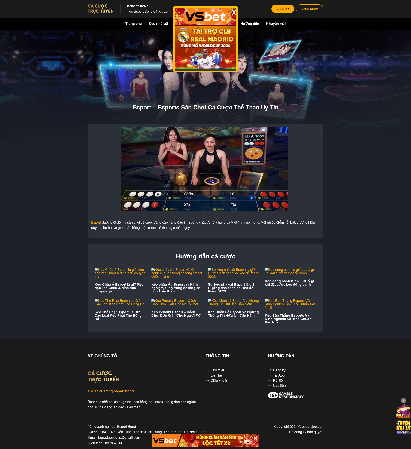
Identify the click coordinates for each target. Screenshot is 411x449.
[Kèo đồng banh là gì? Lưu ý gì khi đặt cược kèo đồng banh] (290, 271)
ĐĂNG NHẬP (309, 8)
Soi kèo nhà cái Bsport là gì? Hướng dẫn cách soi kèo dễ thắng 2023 (231, 288)
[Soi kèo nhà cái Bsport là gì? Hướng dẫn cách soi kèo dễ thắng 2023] (234, 273)
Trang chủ (133, 23)
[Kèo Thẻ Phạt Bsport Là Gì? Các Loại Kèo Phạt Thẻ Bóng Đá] (120, 302)
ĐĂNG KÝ (283, 8)
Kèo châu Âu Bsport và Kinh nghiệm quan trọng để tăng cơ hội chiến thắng (176, 288)
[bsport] (100, 9)
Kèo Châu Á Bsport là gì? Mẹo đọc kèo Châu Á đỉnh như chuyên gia (119, 288)
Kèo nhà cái (158, 23)
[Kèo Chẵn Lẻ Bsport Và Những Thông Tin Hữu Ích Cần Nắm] (234, 302)
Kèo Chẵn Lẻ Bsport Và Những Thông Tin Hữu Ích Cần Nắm (233, 313)
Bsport (96, 222)
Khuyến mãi (276, 23)
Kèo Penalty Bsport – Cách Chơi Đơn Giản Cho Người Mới (176, 313)
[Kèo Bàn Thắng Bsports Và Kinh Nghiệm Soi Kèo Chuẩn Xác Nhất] (290, 304)
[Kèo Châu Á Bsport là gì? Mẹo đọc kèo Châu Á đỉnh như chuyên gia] (120, 273)
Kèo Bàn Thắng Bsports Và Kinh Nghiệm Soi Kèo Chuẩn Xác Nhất (288, 319)
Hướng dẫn (249, 23)
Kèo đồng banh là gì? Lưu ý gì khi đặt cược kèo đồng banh (289, 282)
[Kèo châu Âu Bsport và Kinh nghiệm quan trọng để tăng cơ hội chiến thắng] (177, 273)
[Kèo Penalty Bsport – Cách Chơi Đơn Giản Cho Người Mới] (177, 302)
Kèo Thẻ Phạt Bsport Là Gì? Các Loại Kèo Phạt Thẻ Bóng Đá (118, 315)
